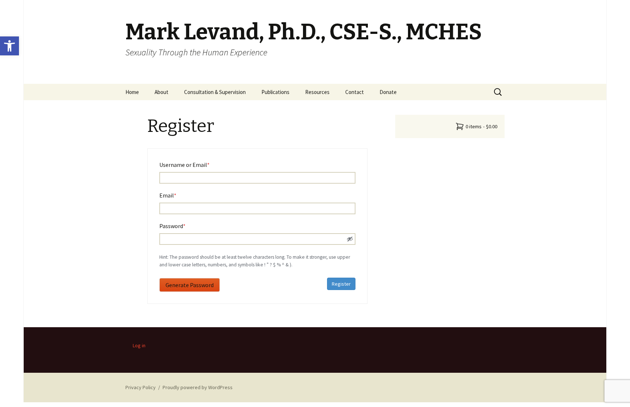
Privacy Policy (140, 387)
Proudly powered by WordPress (198, 387)
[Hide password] (350, 239)
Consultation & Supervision (215, 92)
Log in (139, 345)
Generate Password (190, 285)
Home (132, 92)
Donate (388, 92)
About (161, 92)
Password (183, 226)
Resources (317, 92)
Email (178, 195)
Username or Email (195, 164)
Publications (275, 92)
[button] (9, 45)
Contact (354, 92)
